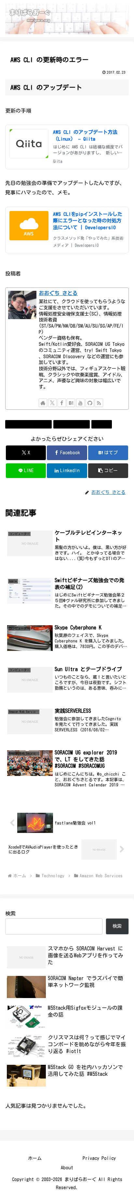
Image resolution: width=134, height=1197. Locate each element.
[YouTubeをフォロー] (80, 403)
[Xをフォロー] (52, 403)
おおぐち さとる (58, 293)
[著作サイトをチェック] (43, 403)
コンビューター (74, 424)
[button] (108, 470)
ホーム (35, 1158)
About (67, 1167)
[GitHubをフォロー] (90, 403)
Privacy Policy (99, 1158)
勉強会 (104, 424)
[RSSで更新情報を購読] (99, 403)
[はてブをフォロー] (71, 403)
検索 (10, 913)
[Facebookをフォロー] (62, 403)
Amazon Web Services (31, 424)
